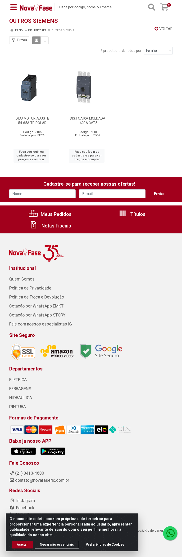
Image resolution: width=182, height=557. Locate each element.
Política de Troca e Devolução (36, 297)
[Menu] (13, 7)
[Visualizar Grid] (36, 40)
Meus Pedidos (56, 214)
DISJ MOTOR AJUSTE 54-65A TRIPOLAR (32, 120)
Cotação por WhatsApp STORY (37, 315)
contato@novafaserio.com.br (42, 480)
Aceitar (22, 544)
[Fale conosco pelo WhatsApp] (170, 533)
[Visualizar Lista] (44, 40)
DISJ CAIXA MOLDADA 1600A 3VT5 (87, 120)
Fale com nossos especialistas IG (40, 324)
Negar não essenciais (57, 544)
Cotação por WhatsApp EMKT (36, 306)
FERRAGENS (20, 388)
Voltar (165, 29)
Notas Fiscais (55, 226)
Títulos (137, 214)
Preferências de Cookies (105, 544)
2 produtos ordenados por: (121, 51)
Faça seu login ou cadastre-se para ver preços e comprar (31, 155)
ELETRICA (18, 379)
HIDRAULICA (20, 397)
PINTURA (17, 406)
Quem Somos (22, 279)
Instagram (25, 500)
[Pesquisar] (151, 7)
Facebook (24, 507)
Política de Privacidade (30, 288)
